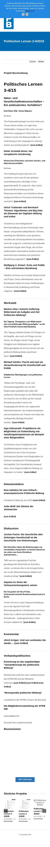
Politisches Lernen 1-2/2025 (24, 813)
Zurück (32, 62)
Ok (23, 14)
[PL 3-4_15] (25, 737)
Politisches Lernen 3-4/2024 (39, 811)
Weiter (41, 62)
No (27, 14)
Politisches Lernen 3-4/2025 (9, 813)
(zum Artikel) (37, 145)
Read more (30, 11)
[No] (47, 9)
